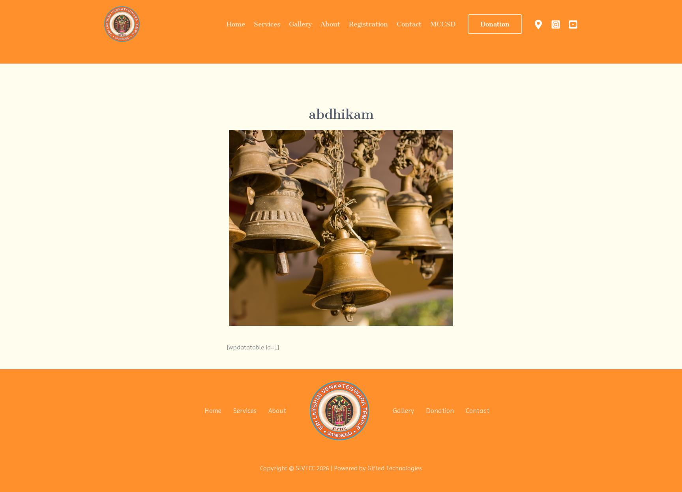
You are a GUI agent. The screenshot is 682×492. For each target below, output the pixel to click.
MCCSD (442, 24)
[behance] (538, 24)
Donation (440, 411)
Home (236, 24)
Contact (409, 24)
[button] (495, 24)
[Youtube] (573, 24)
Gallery (300, 24)
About (330, 24)
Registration (368, 24)
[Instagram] (555, 24)
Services (267, 24)
